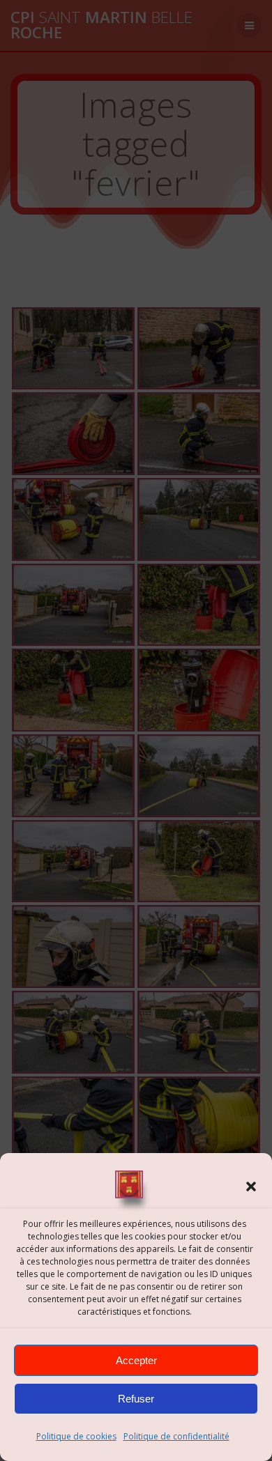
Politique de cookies (76, 1436)
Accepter (136, 1360)
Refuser (136, 1399)
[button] (251, 1186)
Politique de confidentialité (176, 1436)
